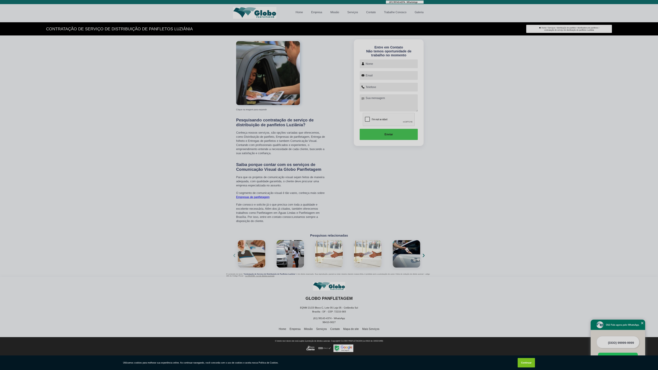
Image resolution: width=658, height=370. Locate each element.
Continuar (526, 362)
